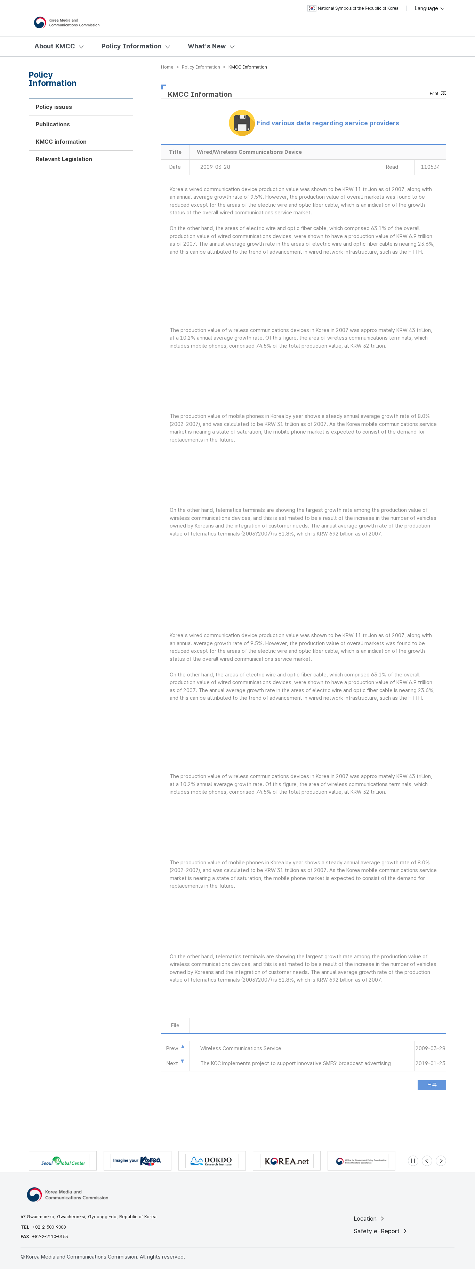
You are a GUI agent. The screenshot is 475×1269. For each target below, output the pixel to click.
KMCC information (61, 141)
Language (427, 8)
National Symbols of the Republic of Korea (358, 8)
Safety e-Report (377, 1231)
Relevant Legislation (64, 159)
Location (366, 1218)
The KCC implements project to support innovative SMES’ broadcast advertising (295, 1063)
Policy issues (54, 107)
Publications (53, 124)
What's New (207, 46)
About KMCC (54, 46)
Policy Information (131, 46)
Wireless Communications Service (240, 1048)
